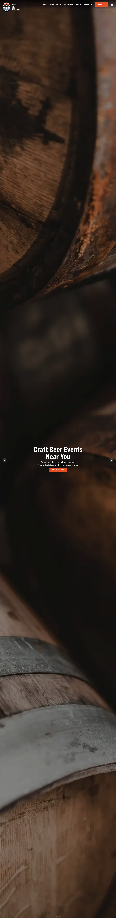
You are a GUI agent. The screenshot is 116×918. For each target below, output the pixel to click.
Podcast (79, 4)
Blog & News (88, 4)
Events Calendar (55, 4)
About (45, 4)
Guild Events (68, 4)
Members (101, 4)
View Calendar (58, 470)
